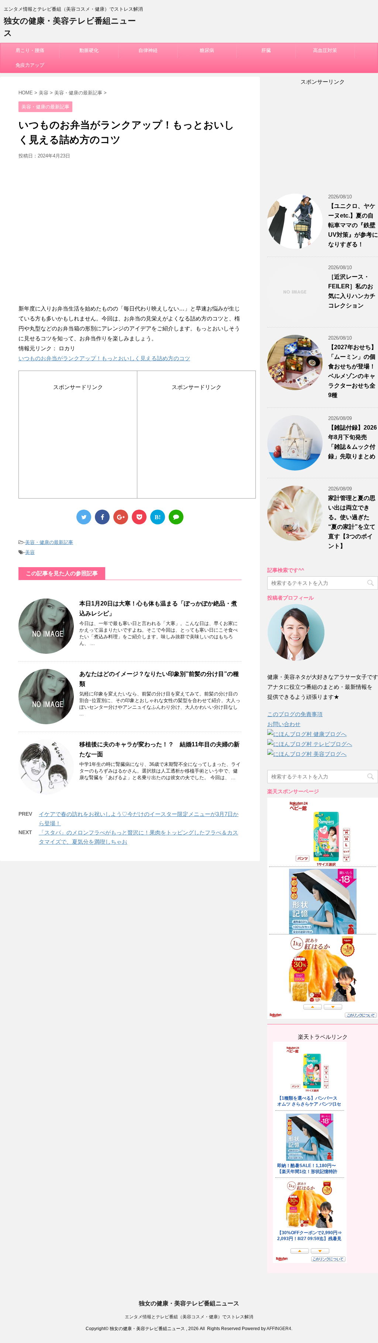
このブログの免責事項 (295, 714)
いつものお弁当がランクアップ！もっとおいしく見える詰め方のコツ (104, 358)
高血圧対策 (325, 50)
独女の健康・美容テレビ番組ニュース (189, 1303)
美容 (30, 552)
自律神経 (148, 50)
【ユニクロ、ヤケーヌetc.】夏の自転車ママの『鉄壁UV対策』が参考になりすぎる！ (353, 225)
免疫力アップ (30, 65)
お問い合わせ (283, 724)
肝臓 (266, 50)
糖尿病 (207, 50)
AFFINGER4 (279, 1328)
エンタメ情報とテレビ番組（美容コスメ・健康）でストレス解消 (189, 1316)
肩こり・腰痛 (30, 50)
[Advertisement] (129, 234)
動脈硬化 (89, 50)
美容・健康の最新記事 (49, 542)
